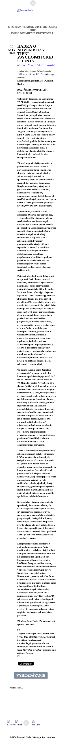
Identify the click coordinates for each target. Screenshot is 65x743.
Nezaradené (33, 65)
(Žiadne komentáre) (46, 65)
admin (22, 65)
